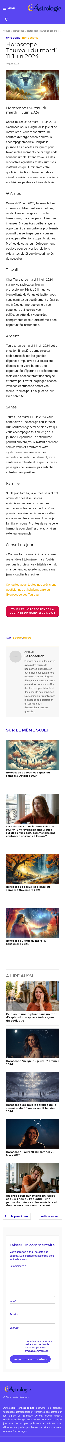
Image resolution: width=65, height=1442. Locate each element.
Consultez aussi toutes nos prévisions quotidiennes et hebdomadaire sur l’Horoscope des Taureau (31, 589)
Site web (14, 1327)
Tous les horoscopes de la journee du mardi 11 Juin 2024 (32, 611)
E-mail (14, 1314)
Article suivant (50, 1216)
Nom (13, 1301)
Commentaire (18, 1266)
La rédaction (34, 656)
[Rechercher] (7, 19)
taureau (27, 638)
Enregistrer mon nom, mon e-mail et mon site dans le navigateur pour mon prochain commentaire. (40, 1346)
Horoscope (18, 30)
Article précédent (16, 1216)
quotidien (17, 638)
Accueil (6, 30)
